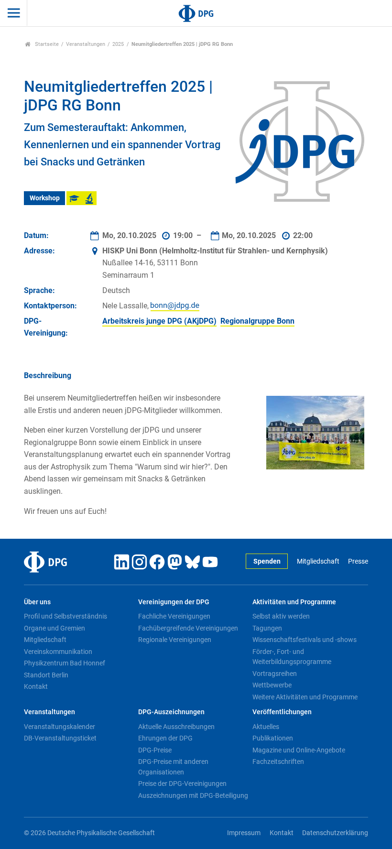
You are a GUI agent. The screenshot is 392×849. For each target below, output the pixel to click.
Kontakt (36, 686)
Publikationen (272, 738)
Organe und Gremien (54, 628)
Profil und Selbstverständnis (65, 616)
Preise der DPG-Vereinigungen (182, 783)
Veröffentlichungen (282, 712)
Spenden (267, 561)
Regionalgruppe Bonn (257, 321)
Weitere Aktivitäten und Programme (305, 697)
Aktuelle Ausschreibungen (176, 726)
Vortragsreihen (274, 673)
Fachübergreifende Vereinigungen (188, 628)
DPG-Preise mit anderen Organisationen (173, 767)
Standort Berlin (46, 675)
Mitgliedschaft (318, 561)
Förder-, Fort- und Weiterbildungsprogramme (291, 657)
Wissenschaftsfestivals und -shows (304, 639)
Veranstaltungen (85, 44)
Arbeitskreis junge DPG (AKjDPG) (159, 321)
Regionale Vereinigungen (174, 639)
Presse (358, 561)
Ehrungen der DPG (165, 738)
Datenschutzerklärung (335, 833)
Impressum (244, 833)
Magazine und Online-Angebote (298, 750)
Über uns (37, 602)
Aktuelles (265, 726)
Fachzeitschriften (278, 761)
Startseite (46, 44)
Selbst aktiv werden (281, 616)
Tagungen (267, 628)
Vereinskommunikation (58, 651)
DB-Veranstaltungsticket (60, 738)
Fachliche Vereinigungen (174, 616)
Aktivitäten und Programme (294, 602)
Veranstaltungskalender (59, 726)
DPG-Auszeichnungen (171, 712)
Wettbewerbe (272, 685)
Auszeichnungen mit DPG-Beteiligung (193, 795)
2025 (118, 44)
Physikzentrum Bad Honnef (64, 663)
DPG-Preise (155, 750)
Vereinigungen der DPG (173, 602)
